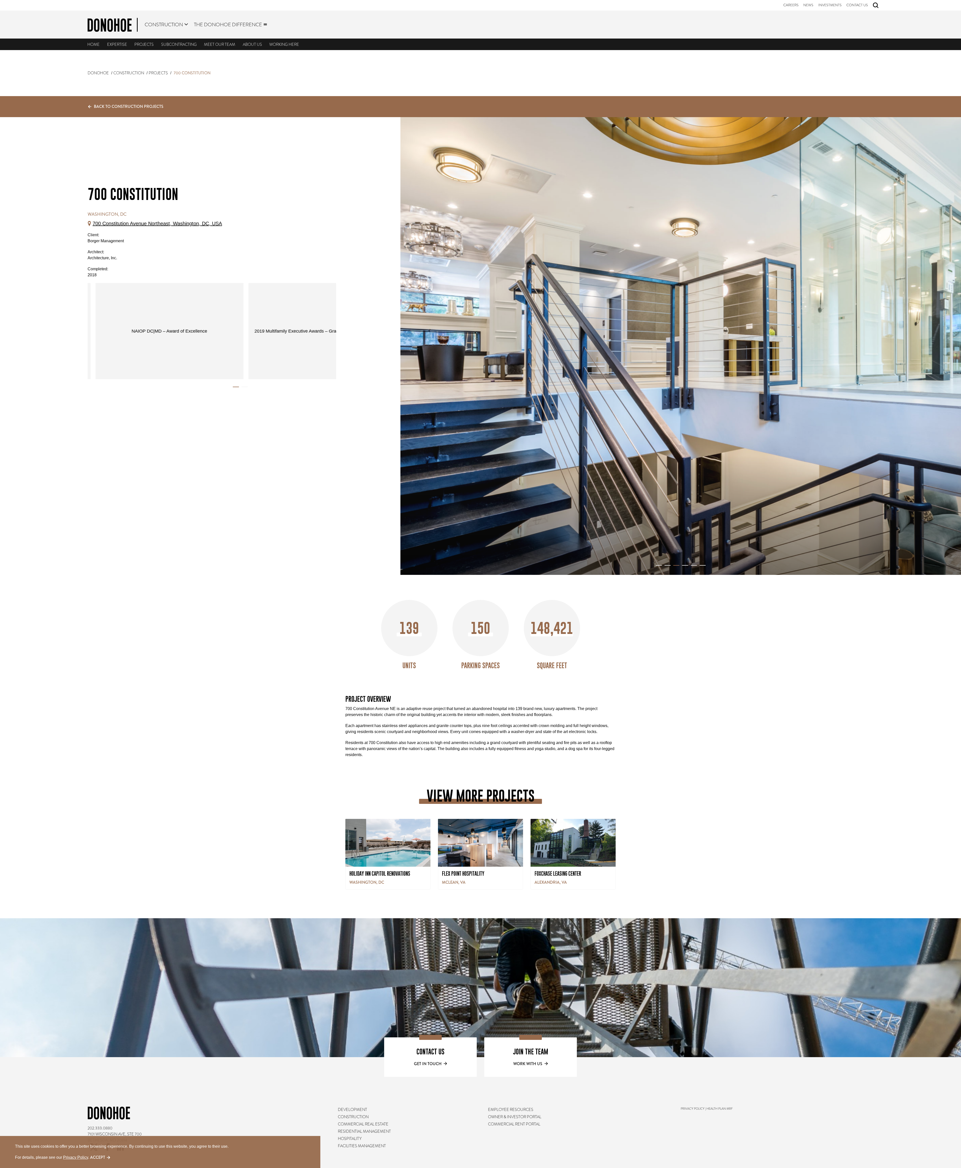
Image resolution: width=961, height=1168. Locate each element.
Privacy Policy (75, 1157)
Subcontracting (179, 44)
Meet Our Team (219, 44)
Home (94, 44)
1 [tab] (659, 565)
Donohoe (98, 73)
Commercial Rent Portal (514, 1124)
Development (352, 1109)
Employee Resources (510, 1109)
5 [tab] (694, 565)
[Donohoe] (113, 26)
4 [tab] (685, 565)
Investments (830, 5)
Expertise (117, 44)
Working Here (284, 44)
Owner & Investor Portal (514, 1117)
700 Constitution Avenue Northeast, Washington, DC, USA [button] (157, 223)
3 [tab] (676, 565)
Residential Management (364, 1131)
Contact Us (857, 5)
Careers (791, 5)
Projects (144, 44)
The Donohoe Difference (228, 24)
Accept (97, 1157)
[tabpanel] (315, 331)
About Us (252, 44)
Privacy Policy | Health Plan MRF (707, 1109)
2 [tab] (667, 565)
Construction (164, 24)
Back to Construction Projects (128, 106)
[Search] (875, 5)
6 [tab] (702, 565)
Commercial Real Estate (363, 1124)
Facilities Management (362, 1146)
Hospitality (350, 1138)
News (809, 5)
